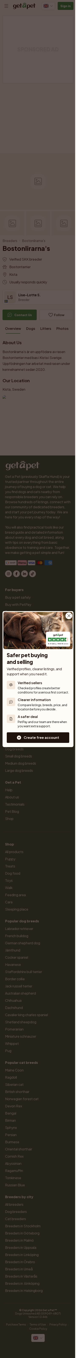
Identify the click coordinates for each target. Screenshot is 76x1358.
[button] (38, 737)
